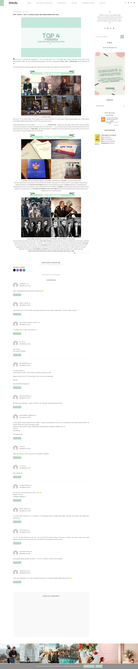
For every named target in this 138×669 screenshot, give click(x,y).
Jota (21, 446)
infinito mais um (15, 3)
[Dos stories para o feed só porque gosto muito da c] (89, 653)
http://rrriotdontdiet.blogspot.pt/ (21, 383)
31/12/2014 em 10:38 (24, 448)
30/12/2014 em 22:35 (24, 344)
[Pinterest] (111, 28)
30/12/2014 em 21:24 (24, 285)
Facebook (45, 264)
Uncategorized (17, 11)
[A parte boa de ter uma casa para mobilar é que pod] (128, 653)
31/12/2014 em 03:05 (24, 417)
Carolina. (23, 283)
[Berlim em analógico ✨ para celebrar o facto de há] (49, 653)
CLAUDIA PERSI (24, 485)
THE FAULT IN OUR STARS (58, 117)
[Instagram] (114, 28)
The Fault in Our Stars (41, 124)
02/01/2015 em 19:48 (24, 553)
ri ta (21, 342)
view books (116, 125)
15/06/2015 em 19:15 (24, 573)
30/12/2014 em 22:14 (24, 324)
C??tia (21, 466)
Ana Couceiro (24, 396)
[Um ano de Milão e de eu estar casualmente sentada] (29, 653)
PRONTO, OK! (89, 666)
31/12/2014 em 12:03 (24, 468)
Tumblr (40, 264)
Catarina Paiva (24, 551)
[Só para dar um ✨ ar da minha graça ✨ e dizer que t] (108, 653)
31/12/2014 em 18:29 (24, 510)
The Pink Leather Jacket (28, 322)
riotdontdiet (24, 363)
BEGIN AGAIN (37, 117)
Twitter (50, 264)
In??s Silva (23, 530)
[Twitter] (108, 28)
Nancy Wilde (23, 303)
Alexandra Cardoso (26, 415)
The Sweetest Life (18, 434)
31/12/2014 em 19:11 (24, 532)
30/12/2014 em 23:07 (24, 365)
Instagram (55, 264)
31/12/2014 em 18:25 (24, 487)
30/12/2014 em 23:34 (24, 398)
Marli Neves (23, 508)
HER (67, 117)
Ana (107, 118)
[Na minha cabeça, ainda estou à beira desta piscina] (69, 653)
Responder (17, 294)
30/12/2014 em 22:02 (24, 305)
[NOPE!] (136, 666)
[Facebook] (105, 28)
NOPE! (99, 666)
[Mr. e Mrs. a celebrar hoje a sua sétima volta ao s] (10, 653)
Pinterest (61, 264)
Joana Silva (23, 571)
